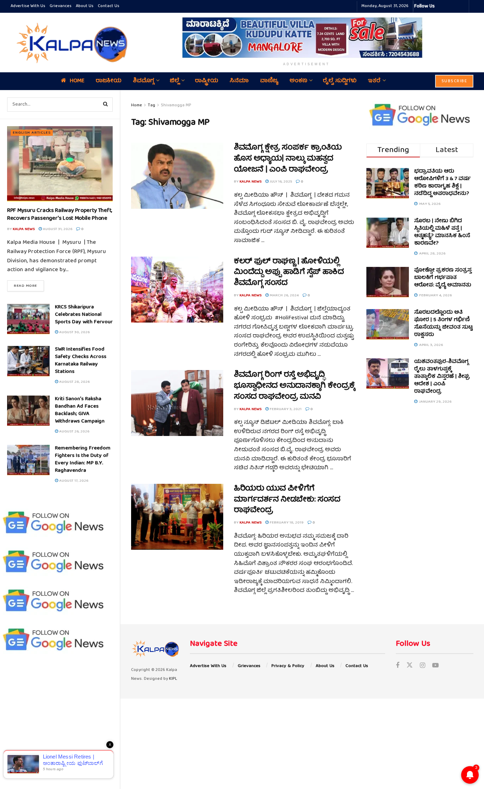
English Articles (32, 133)
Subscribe (454, 81)
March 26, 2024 (284, 295)
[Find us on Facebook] (397, 666)
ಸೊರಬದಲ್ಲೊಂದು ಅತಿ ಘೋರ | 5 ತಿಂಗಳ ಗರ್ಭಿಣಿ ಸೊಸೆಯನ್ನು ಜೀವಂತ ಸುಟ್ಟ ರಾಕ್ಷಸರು (443, 324)
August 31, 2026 (57, 229)
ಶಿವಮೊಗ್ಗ (143, 81)
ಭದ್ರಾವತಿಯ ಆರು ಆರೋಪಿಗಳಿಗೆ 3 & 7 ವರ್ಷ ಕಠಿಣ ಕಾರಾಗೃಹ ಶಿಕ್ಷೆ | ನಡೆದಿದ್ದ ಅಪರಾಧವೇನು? (442, 182)
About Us (85, 6)
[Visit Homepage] (70, 42)
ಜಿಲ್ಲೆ (174, 81)
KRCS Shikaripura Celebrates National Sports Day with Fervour (84, 315)
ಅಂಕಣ (298, 81)
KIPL (173, 679)
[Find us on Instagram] (422, 666)
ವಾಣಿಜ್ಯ (269, 81)
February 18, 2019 (286, 522)
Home (77, 81)
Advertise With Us (28, 6)
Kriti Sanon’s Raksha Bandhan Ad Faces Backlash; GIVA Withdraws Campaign (80, 410)
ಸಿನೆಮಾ (239, 81)
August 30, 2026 (74, 332)
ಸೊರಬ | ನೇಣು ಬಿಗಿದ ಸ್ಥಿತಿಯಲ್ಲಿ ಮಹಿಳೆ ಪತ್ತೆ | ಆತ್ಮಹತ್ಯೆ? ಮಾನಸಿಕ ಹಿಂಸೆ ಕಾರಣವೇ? (442, 232)
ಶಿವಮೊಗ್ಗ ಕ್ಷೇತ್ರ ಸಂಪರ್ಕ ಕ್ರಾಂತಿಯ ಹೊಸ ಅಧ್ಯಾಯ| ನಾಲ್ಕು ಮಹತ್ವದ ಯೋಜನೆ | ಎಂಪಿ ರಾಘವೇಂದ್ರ (288, 159)
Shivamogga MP (176, 105)
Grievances (61, 6)
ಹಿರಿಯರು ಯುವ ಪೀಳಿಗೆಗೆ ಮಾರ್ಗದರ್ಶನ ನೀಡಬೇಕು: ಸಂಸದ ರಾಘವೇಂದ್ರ (287, 500)
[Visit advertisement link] (306, 37)
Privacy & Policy (287, 666)
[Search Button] (106, 104)
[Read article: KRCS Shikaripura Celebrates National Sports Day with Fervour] (28, 319)
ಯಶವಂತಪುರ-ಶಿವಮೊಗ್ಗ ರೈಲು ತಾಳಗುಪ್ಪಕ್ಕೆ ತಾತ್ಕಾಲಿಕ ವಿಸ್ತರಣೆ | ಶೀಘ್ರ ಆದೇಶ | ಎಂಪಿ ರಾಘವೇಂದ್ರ (442, 376)
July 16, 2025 (280, 181)
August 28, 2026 (74, 382)
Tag (151, 105)
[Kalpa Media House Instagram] (450, 6)
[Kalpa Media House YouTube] (462, 6)
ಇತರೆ (374, 81)
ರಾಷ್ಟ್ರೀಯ (206, 81)
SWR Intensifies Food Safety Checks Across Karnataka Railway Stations (80, 360)
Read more (29, 285)
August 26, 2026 (73, 431)
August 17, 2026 (73, 480)
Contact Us (108, 6)
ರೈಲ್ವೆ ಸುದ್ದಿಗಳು (339, 81)
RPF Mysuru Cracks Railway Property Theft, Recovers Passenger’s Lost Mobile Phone (59, 215)
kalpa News (24, 229)
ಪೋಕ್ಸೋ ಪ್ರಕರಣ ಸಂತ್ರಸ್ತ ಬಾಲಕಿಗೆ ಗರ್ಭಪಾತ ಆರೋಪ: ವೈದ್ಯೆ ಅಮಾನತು (443, 278)
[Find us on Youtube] (435, 666)
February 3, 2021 (285, 409)
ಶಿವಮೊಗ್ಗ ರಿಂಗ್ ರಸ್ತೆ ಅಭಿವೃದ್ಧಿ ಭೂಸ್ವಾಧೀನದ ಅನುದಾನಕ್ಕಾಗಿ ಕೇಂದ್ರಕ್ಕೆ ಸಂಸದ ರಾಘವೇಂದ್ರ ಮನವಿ (294, 386)
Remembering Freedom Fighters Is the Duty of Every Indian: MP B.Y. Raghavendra (83, 459)
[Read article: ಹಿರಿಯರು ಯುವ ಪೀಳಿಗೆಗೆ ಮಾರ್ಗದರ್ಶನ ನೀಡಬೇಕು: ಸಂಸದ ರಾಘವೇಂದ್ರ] (177, 517)
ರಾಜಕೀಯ (109, 81)
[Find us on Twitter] (409, 666)
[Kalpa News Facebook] (441, 6)
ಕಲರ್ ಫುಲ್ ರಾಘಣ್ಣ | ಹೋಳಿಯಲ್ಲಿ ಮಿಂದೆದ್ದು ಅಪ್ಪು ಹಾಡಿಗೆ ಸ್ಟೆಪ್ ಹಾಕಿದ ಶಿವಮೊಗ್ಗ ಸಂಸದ (289, 273)
